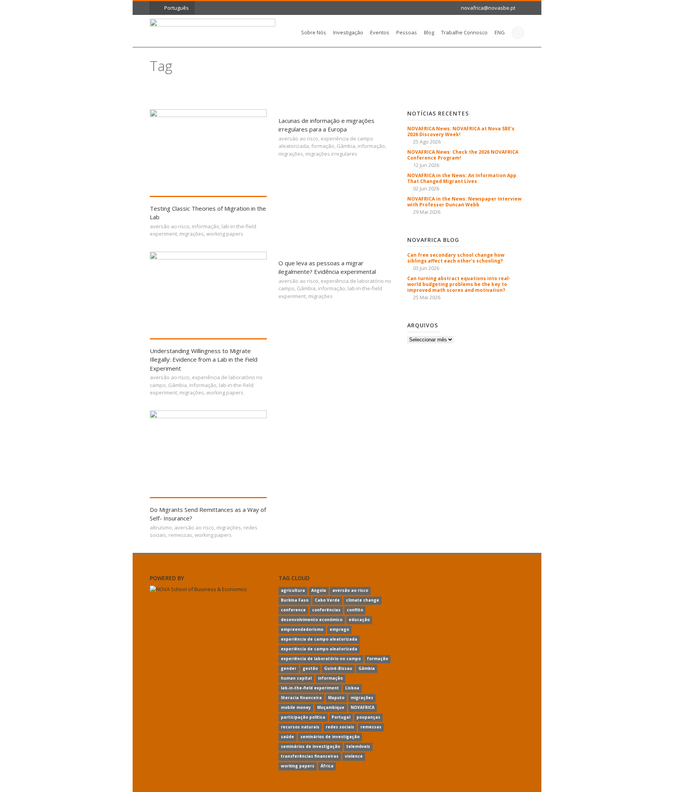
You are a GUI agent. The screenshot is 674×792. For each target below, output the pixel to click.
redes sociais (340, 727)
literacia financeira (301, 697)
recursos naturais (300, 727)
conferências (326, 610)
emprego (339, 629)
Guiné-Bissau (338, 668)
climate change (362, 600)
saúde (287, 736)
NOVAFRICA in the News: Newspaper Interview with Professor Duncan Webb (464, 201)
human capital (296, 678)
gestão (310, 668)
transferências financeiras (310, 756)
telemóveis (358, 746)
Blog (429, 32)
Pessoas (406, 32)
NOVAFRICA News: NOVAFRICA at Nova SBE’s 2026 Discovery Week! (460, 131)
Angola (318, 590)
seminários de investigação (330, 736)
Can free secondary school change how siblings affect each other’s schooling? (455, 258)
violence (354, 756)
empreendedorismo (302, 629)
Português (176, 7)
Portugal (341, 717)
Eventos (379, 32)
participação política (303, 717)
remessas (180, 534)
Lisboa (352, 688)
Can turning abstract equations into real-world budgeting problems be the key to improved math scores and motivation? (459, 284)
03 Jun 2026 (426, 268)
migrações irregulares (331, 153)
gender (288, 668)
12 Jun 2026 (426, 165)
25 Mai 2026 (426, 297)
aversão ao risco (170, 226)
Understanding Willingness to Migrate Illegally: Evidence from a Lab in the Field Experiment (203, 359)
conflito (355, 610)
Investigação (348, 32)
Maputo (336, 697)
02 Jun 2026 (426, 188)
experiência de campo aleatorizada (319, 639)
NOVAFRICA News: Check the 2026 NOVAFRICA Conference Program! (462, 155)
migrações (191, 233)
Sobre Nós (313, 32)
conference (293, 610)
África (327, 766)
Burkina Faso (295, 600)
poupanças (368, 717)
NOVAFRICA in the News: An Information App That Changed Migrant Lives (461, 178)
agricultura (293, 590)
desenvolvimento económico (311, 619)
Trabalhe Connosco (464, 32)
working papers (224, 233)
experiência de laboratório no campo (321, 658)
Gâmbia (346, 145)
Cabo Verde (327, 600)
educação (359, 619)
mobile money (296, 707)
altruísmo (161, 527)
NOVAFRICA (362, 707)
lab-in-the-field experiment (310, 688)
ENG (500, 32)
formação (322, 145)
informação (205, 226)
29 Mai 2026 (426, 211)
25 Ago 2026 (427, 141)
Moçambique (330, 707)
